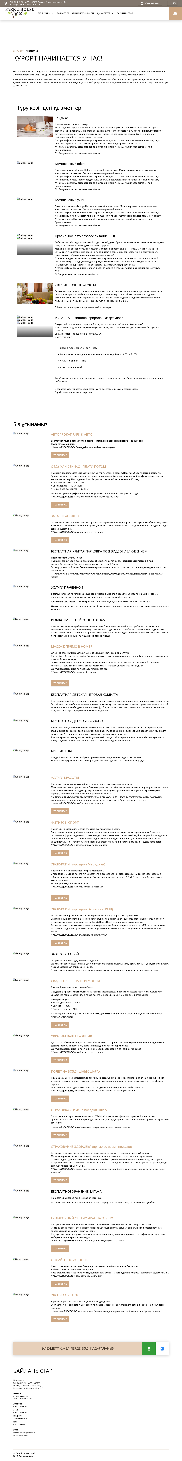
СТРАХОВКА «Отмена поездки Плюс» (79, 1110)
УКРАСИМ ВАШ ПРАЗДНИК (71, 1036)
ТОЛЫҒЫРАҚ (60, 455)
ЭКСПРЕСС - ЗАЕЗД (65, 1295)
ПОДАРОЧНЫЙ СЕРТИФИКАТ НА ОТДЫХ (82, 1218)
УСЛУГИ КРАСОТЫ (65, 777)
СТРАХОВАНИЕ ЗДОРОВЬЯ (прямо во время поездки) (91, 1146)
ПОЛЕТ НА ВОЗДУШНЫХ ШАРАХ (75, 1071)
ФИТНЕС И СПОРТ (65, 822)
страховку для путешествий (103, 1168)
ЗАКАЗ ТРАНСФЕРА (65, 516)
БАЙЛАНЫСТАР (125, 13)
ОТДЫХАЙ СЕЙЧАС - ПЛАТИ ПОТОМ (78, 466)
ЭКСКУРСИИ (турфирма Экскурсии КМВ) (82, 909)
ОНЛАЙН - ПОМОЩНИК (69, 1260)
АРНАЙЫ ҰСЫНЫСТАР (83, 13)
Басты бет (18, 50)
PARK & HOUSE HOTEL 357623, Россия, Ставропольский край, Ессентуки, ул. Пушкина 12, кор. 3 (28, 1385)
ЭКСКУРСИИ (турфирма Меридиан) (78, 864)
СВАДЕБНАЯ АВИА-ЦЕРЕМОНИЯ (75, 980)
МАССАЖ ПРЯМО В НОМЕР (71, 646)
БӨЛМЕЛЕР (63, 13)
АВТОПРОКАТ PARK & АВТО (71, 434)
